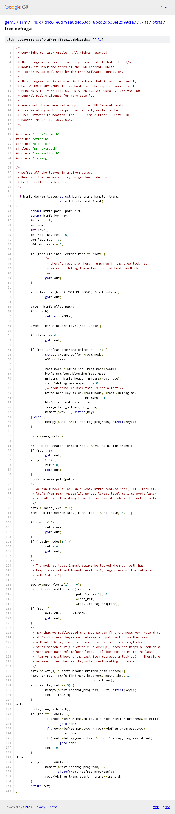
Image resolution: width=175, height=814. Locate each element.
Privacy (40, 807)
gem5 (10, 22)
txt (156, 807)
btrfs (157, 22)
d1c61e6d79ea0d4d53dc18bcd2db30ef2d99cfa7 (90, 22)
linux (36, 22)
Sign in (165, 7)
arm (23, 22)
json (166, 807)
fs (146, 22)
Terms (52, 807)
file (98, 40)
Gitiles (27, 807)
